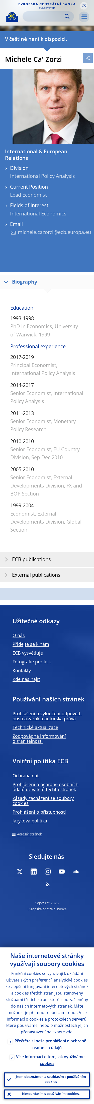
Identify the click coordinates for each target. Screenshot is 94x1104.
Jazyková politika (30, 821)
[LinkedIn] (34, 872)
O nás (19, 636)
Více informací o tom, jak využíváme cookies (50, 1060)
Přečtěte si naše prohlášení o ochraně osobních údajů (50, 1044)
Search (67, 16)
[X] (20, 872)
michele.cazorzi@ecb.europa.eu (54, 232)
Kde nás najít (26, 679)
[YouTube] (62, 872)
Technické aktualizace (35, 727)
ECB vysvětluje (28, 653)
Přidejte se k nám (31, 644)
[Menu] (84, 17)
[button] (83, 6)
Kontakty (22, 671)
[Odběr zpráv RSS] (48, 884)
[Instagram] (48, 872)
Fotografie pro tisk (32, 662)
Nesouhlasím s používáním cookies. (51, 1094)
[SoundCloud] (76, 872)
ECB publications (31, 559)
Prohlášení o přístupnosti (39, 812)
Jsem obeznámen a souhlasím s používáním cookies (51, 1079)
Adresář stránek (29, 834)
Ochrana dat (26, 776)
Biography (24, 282)
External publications (36, 575)
